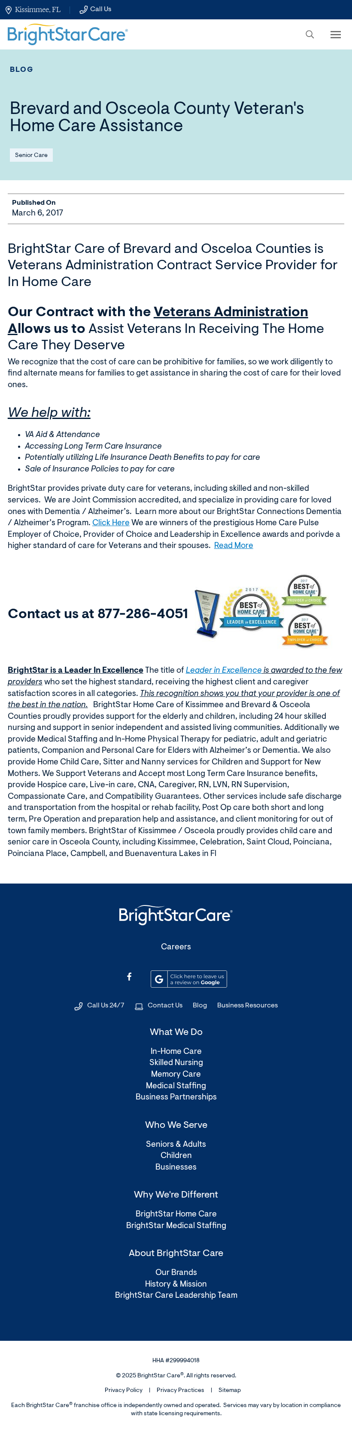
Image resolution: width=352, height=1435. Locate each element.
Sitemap (229, 1391)
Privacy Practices (180, 1391)
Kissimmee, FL (38, 9)
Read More (233, 546)
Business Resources (247, 1005)
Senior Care (31, 156)
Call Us (100, 9)
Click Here (111, 523)
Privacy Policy (124, 1391)
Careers (176, 947)
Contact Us (165, 1005)
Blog (22, 70)
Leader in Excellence (224, 671)
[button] (310, 34)
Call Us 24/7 (105, 1005)
